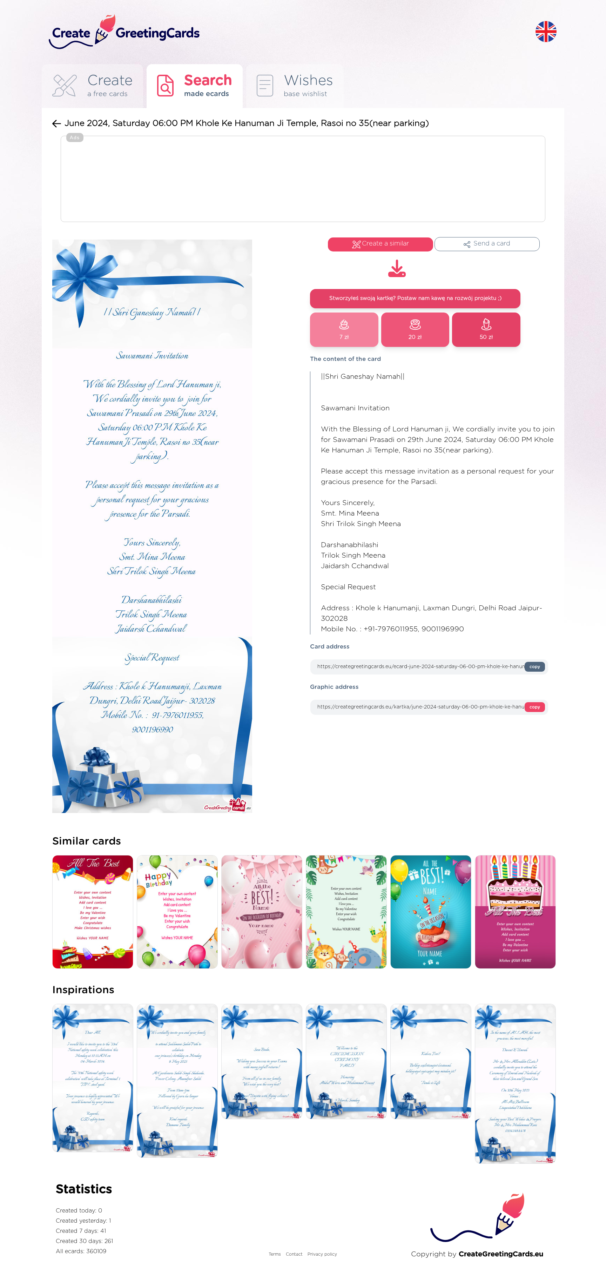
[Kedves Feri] (432, 1062)
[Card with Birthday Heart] (179, 912)
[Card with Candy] (94, 912)
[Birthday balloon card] (432, 912)
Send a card (491, 244)
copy (535, 667)
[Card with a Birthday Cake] (517, 912)
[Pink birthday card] (263, 912)
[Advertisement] (303, 180)
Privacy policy (322, 1254)
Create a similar (385, 244)
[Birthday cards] (348, 912)
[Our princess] (179, 1081)
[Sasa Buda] (263, 1062)
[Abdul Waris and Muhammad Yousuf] (348, 1062)
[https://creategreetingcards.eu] (286, 32)
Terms (275, 1254)
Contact (294, 1254)
